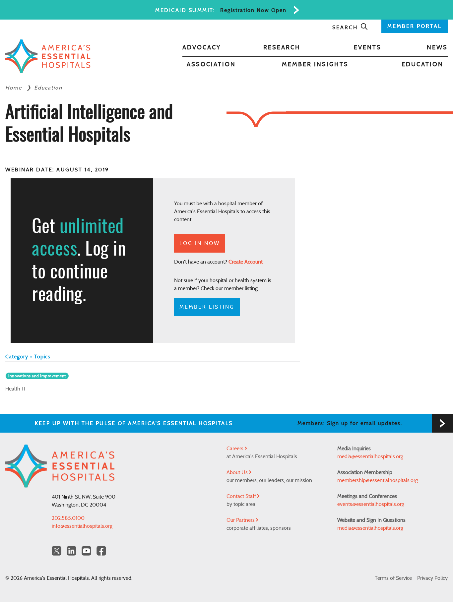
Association (211, 65)
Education (422, 65)
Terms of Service (393, 578)
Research (281, 48)
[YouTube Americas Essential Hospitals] (86, 551)
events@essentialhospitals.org (370, 504)
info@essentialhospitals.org (82, 526)
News (437, 48)
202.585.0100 (68, 518)
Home (14, 87)
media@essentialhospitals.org (370, 456)
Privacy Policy (432, 578)
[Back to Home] (48, 56)
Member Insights (315, 65)
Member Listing (206, 307)
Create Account (245, 262)
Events (367, 48)
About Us (238, 472)
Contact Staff (242, 496)
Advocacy (201, 48)
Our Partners (241, 520)
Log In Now (199, 243)
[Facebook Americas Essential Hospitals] (101, 551)
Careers (236, 448)
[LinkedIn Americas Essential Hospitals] (71, 551)
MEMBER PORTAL (414, 26)
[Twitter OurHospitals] (56, 551)
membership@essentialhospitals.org (377, 480)
